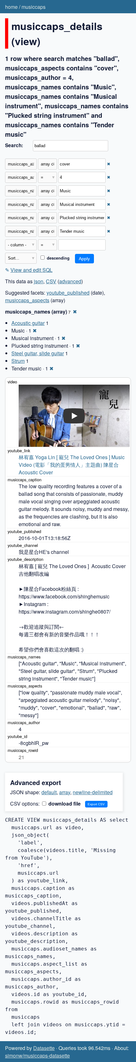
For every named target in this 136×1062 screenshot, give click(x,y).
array (64, 792)
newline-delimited (93, 792)
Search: (14, 145)
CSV (51, 281)
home (11, 6)
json (38, 281)
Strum (18, 360)
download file (64, 803)
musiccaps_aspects (27, 300)
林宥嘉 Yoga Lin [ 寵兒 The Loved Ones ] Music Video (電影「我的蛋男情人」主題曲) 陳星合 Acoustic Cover (72, 464)
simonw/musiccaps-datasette (37, 1055)
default (49, 792)
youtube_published (68, 292)
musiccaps (34, 6)
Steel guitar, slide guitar (37, 353)
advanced (70, 281)
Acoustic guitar (28, 323)
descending (58, 258)
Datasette (44, 1048)
